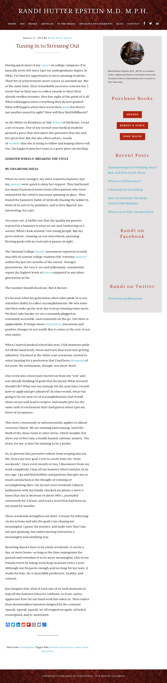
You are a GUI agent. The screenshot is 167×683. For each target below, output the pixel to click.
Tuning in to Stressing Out (47, 46)
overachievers (66, 647)
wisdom (14, 143)
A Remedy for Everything (125, 189)
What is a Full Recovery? (124, 181)
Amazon (132, 114)
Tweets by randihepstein (125, 298)
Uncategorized (27, 647)
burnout (54, 647)
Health (40, 251)
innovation (53, 324)
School (57, 122)
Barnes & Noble (132, 125)
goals (65, 107)
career (45, 65)
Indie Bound (132, 136)
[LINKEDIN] (157, 23)
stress (47, 272)
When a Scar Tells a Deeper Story (130, 211)
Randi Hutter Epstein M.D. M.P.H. (83, 11)
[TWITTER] (150, 23)
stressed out (48, 651)
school (78, 647)
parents (15, 184)
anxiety (80, 256)
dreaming (77, 360)
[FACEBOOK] (144, 23)
